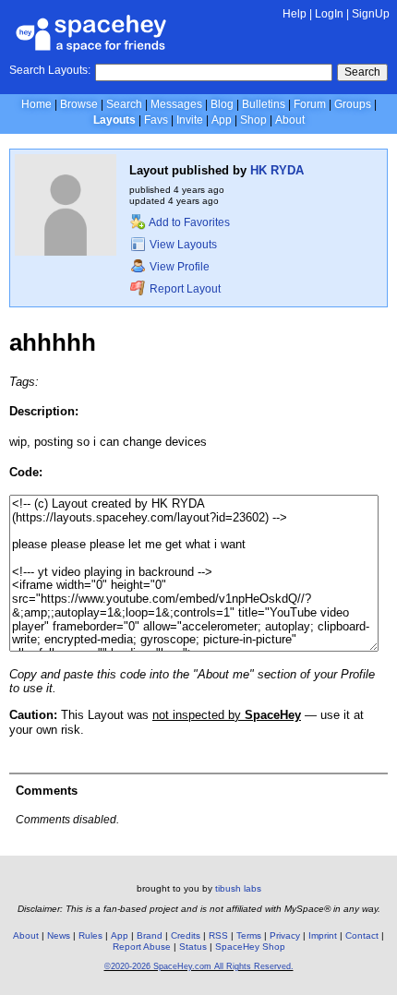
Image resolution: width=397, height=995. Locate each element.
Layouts (114, 120)
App (221, 120)
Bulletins (263, 104)
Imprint (322, 935)
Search (362, 72)
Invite (189, 120)
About (290, 120)
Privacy (285, 935)
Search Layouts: (49, 70)
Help (295, 13)
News (58, 935)
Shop (253, 120)
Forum (310, 104)
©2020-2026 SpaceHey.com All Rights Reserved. (199, 966)
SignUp (371, 13)
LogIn (329, 13)
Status (193, 946)
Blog (222, 104)
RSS (218, 935)
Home (36, 104)
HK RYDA (277, 170)
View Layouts (182, 244)
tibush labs (238, 888)
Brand (149, 935)
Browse (79, 104)
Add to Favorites (188, 222)
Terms (248, 935)
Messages (176, 104)
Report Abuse (142, 946)
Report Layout (184, 288)
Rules (90, 935)
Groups (352, 104)
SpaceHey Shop (250, 946)
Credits (185, 935)
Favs (156, 120)
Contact (362, 935)
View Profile (178, 266)
